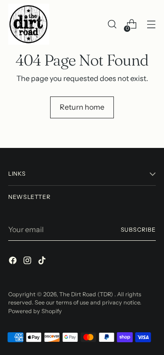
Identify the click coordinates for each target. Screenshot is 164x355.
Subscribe (138, 229)
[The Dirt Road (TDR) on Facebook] (13, 262)
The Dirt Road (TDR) (86, 294)
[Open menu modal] (151, 24)
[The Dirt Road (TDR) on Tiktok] (42, 262)
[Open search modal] (111, 24)
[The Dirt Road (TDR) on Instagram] (28, 262)
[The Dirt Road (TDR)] (28, 24)
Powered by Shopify (35, 311)
